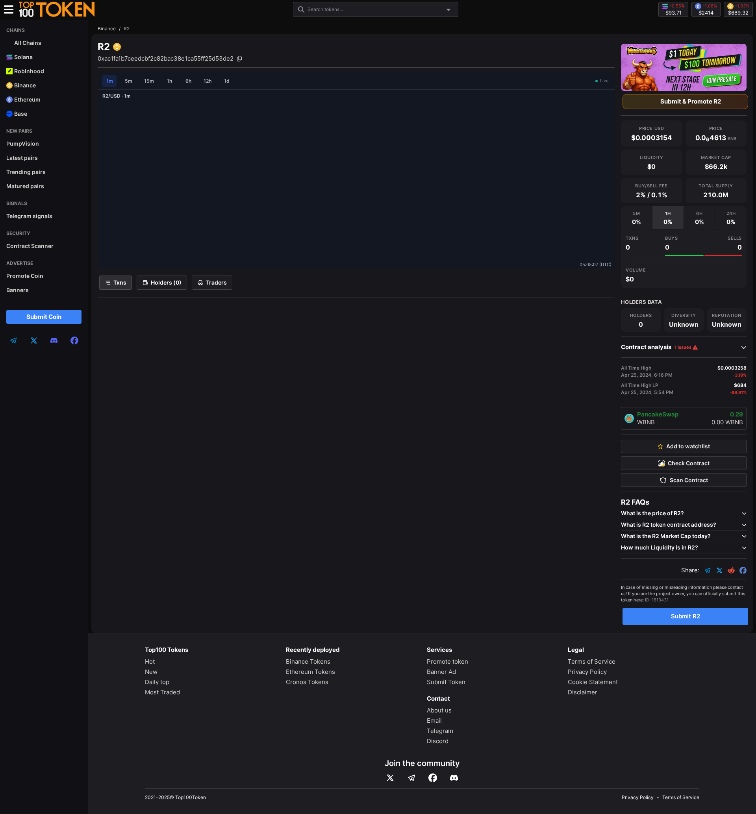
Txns (119, 282)
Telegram (440, 730)
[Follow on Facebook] (433, 778)
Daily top (157, 682)
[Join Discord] (454, 778)
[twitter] (34, 340)
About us (439, 710)
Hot (150, 661)
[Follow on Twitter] (390, 778)
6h (188, 81)
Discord (437, 741)
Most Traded (162, 692)
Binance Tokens (308, 661)
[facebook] (74, 340)
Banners (17, 290)
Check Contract (689, 463)
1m (109, 81)
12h (207, 81)
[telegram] (13, 340)
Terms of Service (591, 661)
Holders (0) (166, 282)
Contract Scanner (30, 245)
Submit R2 (685, 616)
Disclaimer (582, 692)
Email (434, 720)
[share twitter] (719, 570)
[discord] (54, 340)
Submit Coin (43, 316)
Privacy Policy (587, 671)
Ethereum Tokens (310, 671)
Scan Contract (689, 480)
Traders (216, 282)
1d (227, 81)
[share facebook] (743, 570)
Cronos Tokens (307, 682)
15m (149, 81)
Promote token (447, 661)
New (151, 671)
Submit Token (446, 682)
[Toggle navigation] (9, 9)
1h (169, 81)
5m (128, 81)
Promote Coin (24, 275)
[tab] (636, 217)
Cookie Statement (593, 682)
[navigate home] (56, 9)
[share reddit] (731, 570)
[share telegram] (707, 570)
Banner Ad (441, 671)
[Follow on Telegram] (411, 778)
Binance (107, 28)
